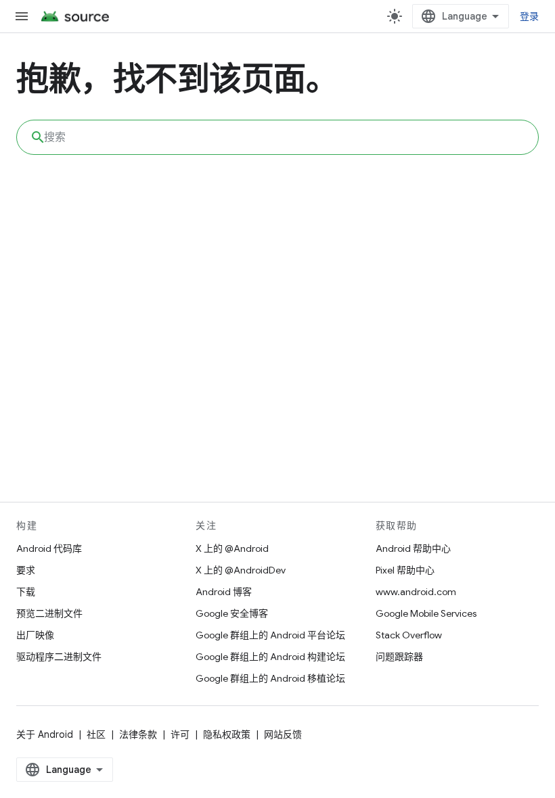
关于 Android (44, 734)
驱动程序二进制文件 (59, 657)
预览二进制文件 (49, 613)
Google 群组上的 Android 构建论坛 (270, 657)
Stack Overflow (409, 635)
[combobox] (277, 137)
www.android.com (416, 592)
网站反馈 (283, 734)
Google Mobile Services (426, 613)
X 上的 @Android (232, 548)
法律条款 (138, 734)
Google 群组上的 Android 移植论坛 (270, 678)
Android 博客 (224, 592)
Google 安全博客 (232, 613)
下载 (25, 592)
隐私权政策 (226, 734)
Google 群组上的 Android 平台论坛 (270, 635)
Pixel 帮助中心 (405, 570)
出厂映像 (35, 635)
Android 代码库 (49, 548)
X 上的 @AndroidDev (241, 570)
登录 (529, 16)
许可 (180, 734)
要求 (25, 570)
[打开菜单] (21, 16)
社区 (96, 734)
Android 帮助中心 (413, 548)
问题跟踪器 (399, 657)
